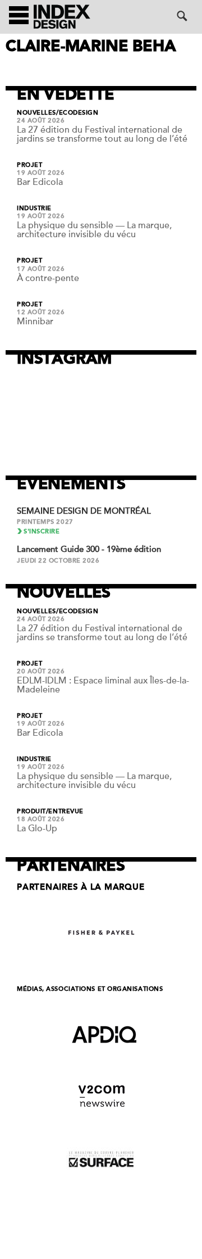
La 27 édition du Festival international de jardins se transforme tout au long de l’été (102, 134)
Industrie (34, 208)
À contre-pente (48, 278)
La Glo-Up (37, 828)
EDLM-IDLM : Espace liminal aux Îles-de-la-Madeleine (103, 685)
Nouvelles (36, 113)
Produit (31, 811)
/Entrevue (65, 811)
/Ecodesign (77, 113)
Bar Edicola (40, 182)
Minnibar (35, 321)
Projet (29, 165)
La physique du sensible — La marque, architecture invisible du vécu (94, 230)
